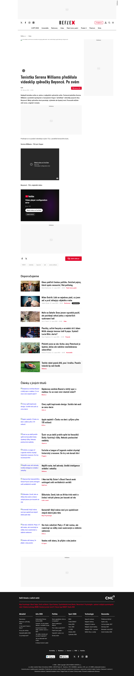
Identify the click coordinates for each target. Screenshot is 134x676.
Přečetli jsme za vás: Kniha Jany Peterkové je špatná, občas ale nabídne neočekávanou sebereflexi (61, 347)
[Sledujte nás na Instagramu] (29, 22)
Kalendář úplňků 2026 (25, 633)
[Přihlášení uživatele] (105, 22)
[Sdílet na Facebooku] (22, 258)
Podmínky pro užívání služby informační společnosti (59, 669)
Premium (92, 28)
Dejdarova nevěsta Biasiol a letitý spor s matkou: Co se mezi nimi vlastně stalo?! (59, 390)
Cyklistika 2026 (72, 634)
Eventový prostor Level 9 (47, 607)
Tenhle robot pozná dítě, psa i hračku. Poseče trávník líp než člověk (61, 364)
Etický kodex (77, 671)
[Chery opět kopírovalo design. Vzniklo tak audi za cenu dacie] (30, 408)
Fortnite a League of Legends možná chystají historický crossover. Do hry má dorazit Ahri (61, 452)
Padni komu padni (72, 28)
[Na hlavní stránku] (67, 22)
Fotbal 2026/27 (72, 621)
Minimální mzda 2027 (107, 629)
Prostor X (84, 28)
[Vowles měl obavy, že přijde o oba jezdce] (30, 544)
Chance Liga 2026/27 (61, 607)
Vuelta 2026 (71, 607)
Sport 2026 (72, 614)
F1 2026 (70, 629)
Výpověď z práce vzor (58, 633)
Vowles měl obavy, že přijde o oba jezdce (59, 540)
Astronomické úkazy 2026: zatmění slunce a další (42, 629)
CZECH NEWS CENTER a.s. (73, 665)
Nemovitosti (80, 604)
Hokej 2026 (71, 624)
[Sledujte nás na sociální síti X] (21, 22)
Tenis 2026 (71, 627)
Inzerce (69, 650)
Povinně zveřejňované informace (91, 671)
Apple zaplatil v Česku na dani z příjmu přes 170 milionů (60, 421)
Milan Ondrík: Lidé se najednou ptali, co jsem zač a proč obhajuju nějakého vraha (61, 299)
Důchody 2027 (105, 627)
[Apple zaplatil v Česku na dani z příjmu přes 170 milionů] (30, 423)
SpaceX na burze (89, 619)
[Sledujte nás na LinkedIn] (33, 22)
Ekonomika (105, 614)
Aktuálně (22, 614)
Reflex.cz (23, 36)
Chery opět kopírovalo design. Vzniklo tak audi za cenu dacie (61, 406)
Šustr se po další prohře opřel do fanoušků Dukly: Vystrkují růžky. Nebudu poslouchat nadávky (60, 437)
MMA (69, 619)
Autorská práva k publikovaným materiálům (32, 669)
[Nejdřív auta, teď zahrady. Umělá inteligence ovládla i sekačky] (30, 469)
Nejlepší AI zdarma (90, 624)
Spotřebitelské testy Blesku (67, 604)
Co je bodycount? (23, 635)
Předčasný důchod (106, 619)
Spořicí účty (104, 621)
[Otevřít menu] (113, 22)
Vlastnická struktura (39, 671)
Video (62, 28)
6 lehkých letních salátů (42, 643)
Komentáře (45, 28)
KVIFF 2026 (35, 28)
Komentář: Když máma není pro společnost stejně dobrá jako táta (60, 511)
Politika (55, 614)
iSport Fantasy (53, 604)
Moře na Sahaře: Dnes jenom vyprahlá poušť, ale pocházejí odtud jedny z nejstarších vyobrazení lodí (61, 315)
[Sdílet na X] (26, 258)
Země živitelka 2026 (106, 632)
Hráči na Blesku (43, 604)
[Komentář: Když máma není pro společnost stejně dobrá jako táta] (30, 513)
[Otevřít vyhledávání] (109, 22)
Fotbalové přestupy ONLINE (30, 607)
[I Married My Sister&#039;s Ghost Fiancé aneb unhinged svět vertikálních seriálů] (30, 483)
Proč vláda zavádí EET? (58, 628)
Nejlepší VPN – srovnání (91, 629)
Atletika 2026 (71, 632)
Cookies (98, 669)
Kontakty (52, 650)
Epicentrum (22, 619)
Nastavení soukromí (106, 669)
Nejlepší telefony (89, 621)
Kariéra (82, 650)
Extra (99, 28)
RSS (76, 650)
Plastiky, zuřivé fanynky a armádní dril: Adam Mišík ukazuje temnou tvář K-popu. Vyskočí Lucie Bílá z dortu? (61, 331)
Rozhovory (54, 28)
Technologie (89, 614)
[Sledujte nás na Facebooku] (25, 22)
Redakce (61, 650)
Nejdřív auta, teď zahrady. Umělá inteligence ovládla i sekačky (61, 467)
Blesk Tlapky (34, 604)
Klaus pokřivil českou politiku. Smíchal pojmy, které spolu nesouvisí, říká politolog (61, 283)
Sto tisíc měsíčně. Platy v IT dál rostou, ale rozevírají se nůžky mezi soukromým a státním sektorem (61, 528)
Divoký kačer (55, 635)
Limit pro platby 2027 (106, 624)
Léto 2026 (39, 614)
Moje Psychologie (24, 604)
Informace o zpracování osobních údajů (84, 669)
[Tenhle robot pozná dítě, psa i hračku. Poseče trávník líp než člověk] (30, 366)
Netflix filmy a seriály (90, 632)
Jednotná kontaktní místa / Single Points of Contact (59, 671)
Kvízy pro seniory (24, 630)
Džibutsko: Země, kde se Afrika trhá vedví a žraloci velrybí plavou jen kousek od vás (60, 496)
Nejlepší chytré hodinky (91, 627)
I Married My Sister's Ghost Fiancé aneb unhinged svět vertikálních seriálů (59, 481)
